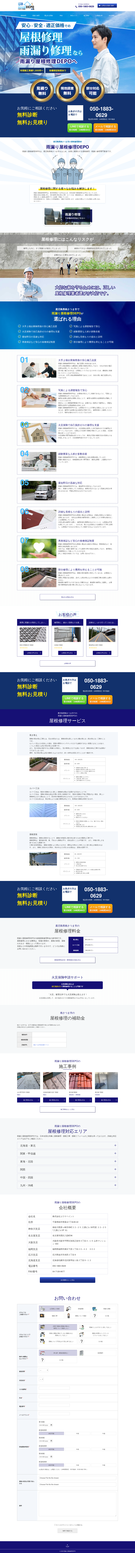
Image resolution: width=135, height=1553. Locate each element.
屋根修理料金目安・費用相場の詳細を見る (67, 960)
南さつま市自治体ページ (41, 1045)
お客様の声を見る (32, 653)
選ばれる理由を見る (67, 597)
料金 (61, 15)
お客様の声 (99, 15)
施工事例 (86, 15)
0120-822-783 (81, 1469)
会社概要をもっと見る (67, 1280)
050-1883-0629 (101, 111)
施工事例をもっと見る (67, 1109)
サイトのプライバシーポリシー (65, 1525)
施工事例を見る (28, 1100)
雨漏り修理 (36, 15)
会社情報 (111, 15)
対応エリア (73, 15)
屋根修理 (23, 15)
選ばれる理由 (48, 15)
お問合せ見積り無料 (107, 5)
